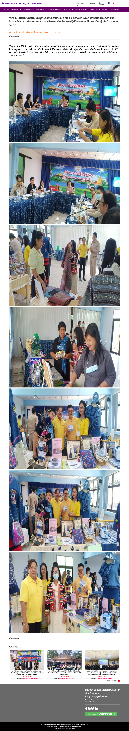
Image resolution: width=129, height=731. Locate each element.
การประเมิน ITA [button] (115, 9)
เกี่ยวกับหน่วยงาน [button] (16, 9)
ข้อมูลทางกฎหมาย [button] (41, 9)
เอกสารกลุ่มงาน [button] (68, 9)
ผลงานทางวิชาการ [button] (95, 9)
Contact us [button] (105, 9)
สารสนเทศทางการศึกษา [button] (54, 9)
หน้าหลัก (6, 9)
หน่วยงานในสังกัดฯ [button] (28, 9)
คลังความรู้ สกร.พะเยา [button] (81, 9)
